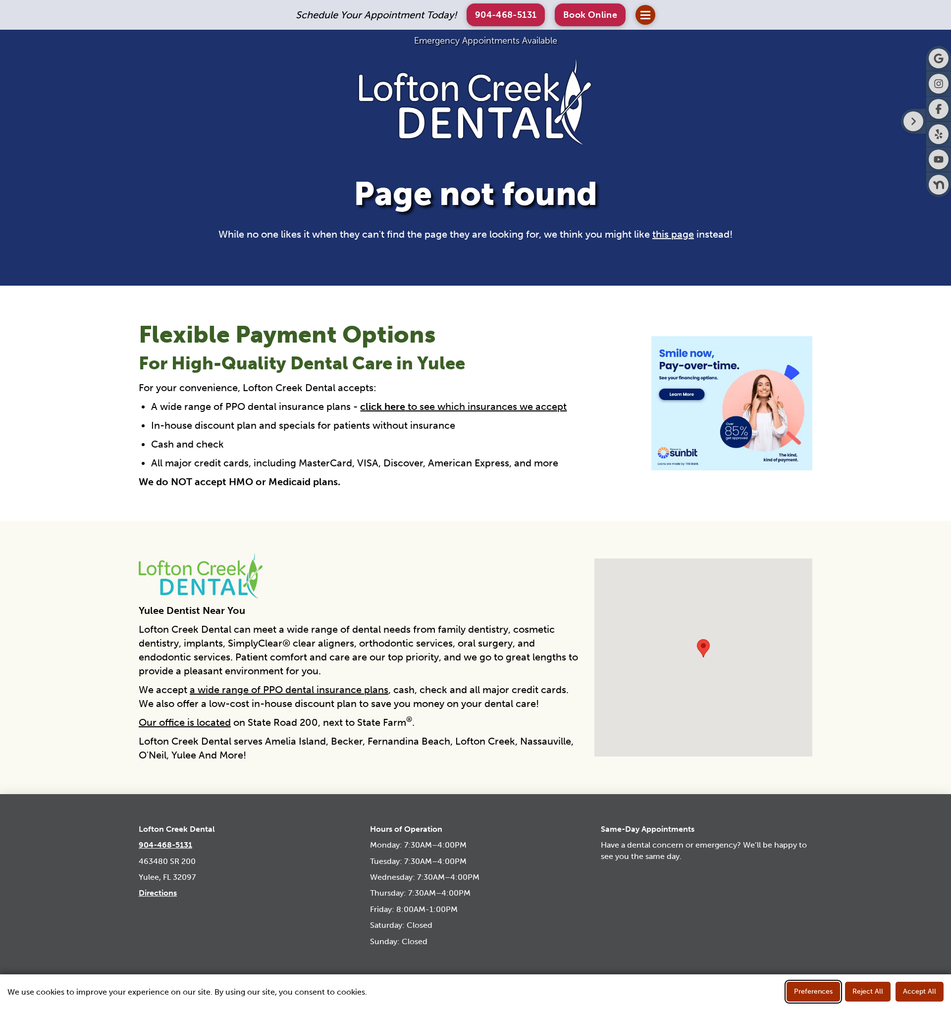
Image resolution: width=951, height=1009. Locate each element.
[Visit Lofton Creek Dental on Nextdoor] (939, 185)
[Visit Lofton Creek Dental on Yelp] (939, 134)
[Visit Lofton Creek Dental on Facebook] (939, 109)
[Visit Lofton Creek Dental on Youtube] (939, 159)
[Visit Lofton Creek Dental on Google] (939, 58)
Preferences (813, 991)
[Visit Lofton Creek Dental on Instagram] (939, 84)
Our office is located (185, 722)
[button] (590, 14)
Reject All (867, 991)
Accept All (919, 991)
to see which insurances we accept (463, 406)
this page (673, 234)
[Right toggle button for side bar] (913, 121)
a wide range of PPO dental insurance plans (289, 690)
